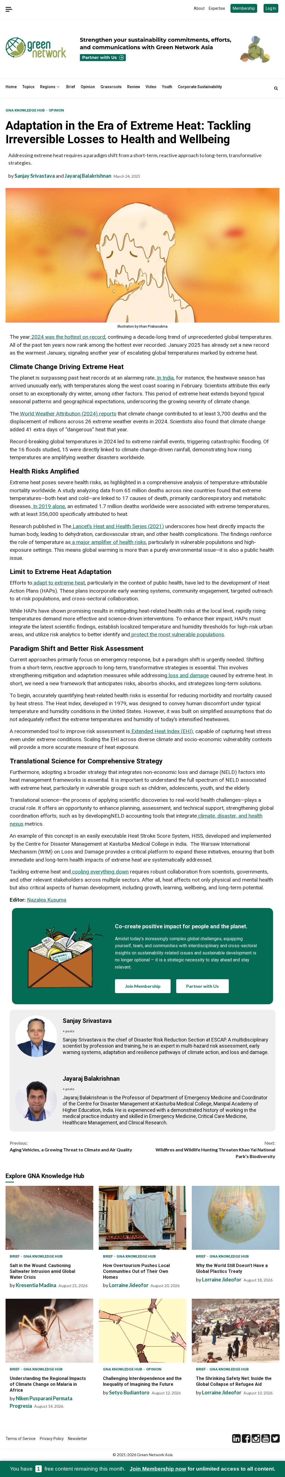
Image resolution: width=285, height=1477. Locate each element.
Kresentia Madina (36, 1285)
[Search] (275, 88)
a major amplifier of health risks (108, 542)
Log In (271, 8)
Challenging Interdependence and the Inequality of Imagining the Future (142, 1331)
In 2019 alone (48, 506)
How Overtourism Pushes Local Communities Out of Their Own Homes (142, 1218)
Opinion (88, 87)
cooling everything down (100, 872)
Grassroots (111, 87)
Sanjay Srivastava (34, 176)
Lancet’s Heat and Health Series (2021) (117, 526)
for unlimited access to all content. (202, 1469)
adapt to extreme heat (58, 583)
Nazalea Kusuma (46, 900)
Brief (70, 87)
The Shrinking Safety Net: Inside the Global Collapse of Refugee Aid (235, 1331)
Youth (167, 87)
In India (165, 378)
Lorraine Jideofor (128, 1285)
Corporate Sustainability (200, 87)
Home (11, 87)
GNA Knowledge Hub (26, 110)
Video (151, 87)
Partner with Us (202, 986)
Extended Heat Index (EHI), (162, 731)
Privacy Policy (52, 1438)
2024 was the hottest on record (67, 337)
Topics (28, 87)
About (199, 8)
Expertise (217, 8)
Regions (47, 87)
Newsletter (77, 1438)
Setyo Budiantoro (129, 1392)
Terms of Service (21, 1438)
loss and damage (188, 675)
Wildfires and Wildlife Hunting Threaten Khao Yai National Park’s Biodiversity (215, 1149)
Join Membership (143, 986)
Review (133, 87)
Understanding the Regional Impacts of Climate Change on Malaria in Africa (49, 1331)
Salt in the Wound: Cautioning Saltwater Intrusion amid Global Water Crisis (49, 1218)
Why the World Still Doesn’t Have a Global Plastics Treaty (235, 1218)
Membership (244, 8)
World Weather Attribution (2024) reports (67, 413)
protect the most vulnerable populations (177, 634)
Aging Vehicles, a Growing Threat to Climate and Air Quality (71, 1146)
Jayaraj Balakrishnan (88, 176)
